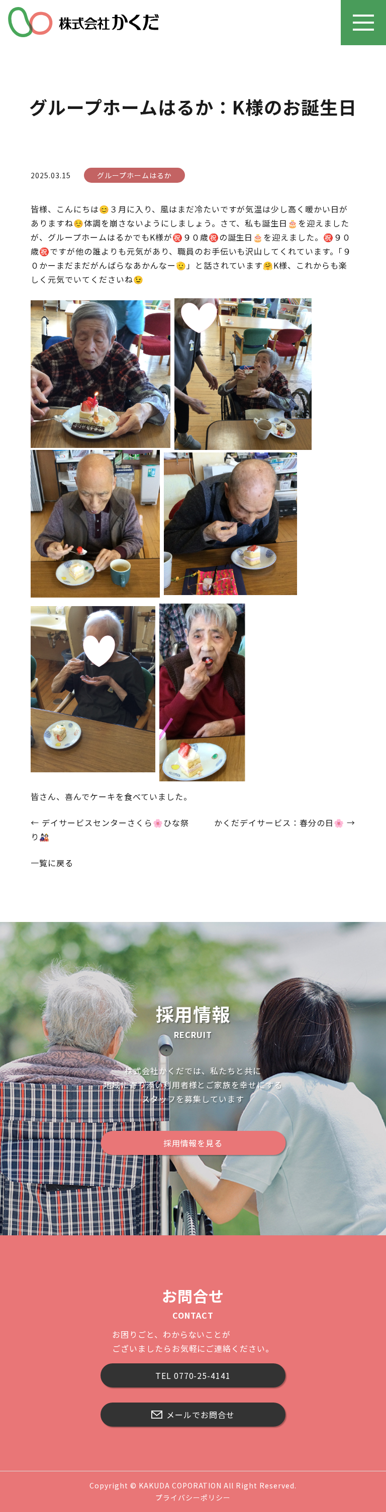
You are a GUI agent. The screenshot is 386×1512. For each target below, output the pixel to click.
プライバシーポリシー (193, 1497)
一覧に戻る (52, 863)
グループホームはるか (134, 175)
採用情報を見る (193, 1143)
